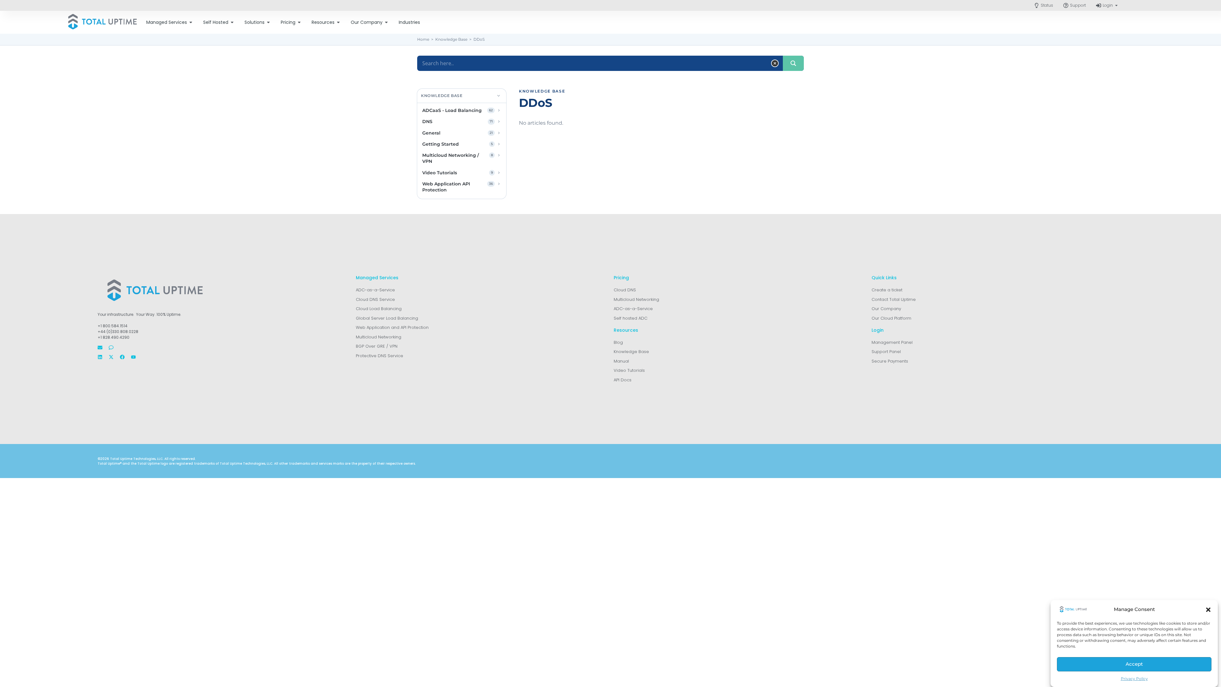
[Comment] (111, 347)
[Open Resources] (338, 22)
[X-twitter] (111, 357)
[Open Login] (1116, 5)
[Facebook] (122, 357)
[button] (1208, 610)
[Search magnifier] (793, 63)
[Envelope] (100, 347)
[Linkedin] (100, 357)
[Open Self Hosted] (232, 22)
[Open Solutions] (268, 22)
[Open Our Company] (386, 22)
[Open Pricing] (299, 22)
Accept (1134, 664)
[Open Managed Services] (191, 22)
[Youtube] (133, 357)
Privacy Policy (1134, 678)
